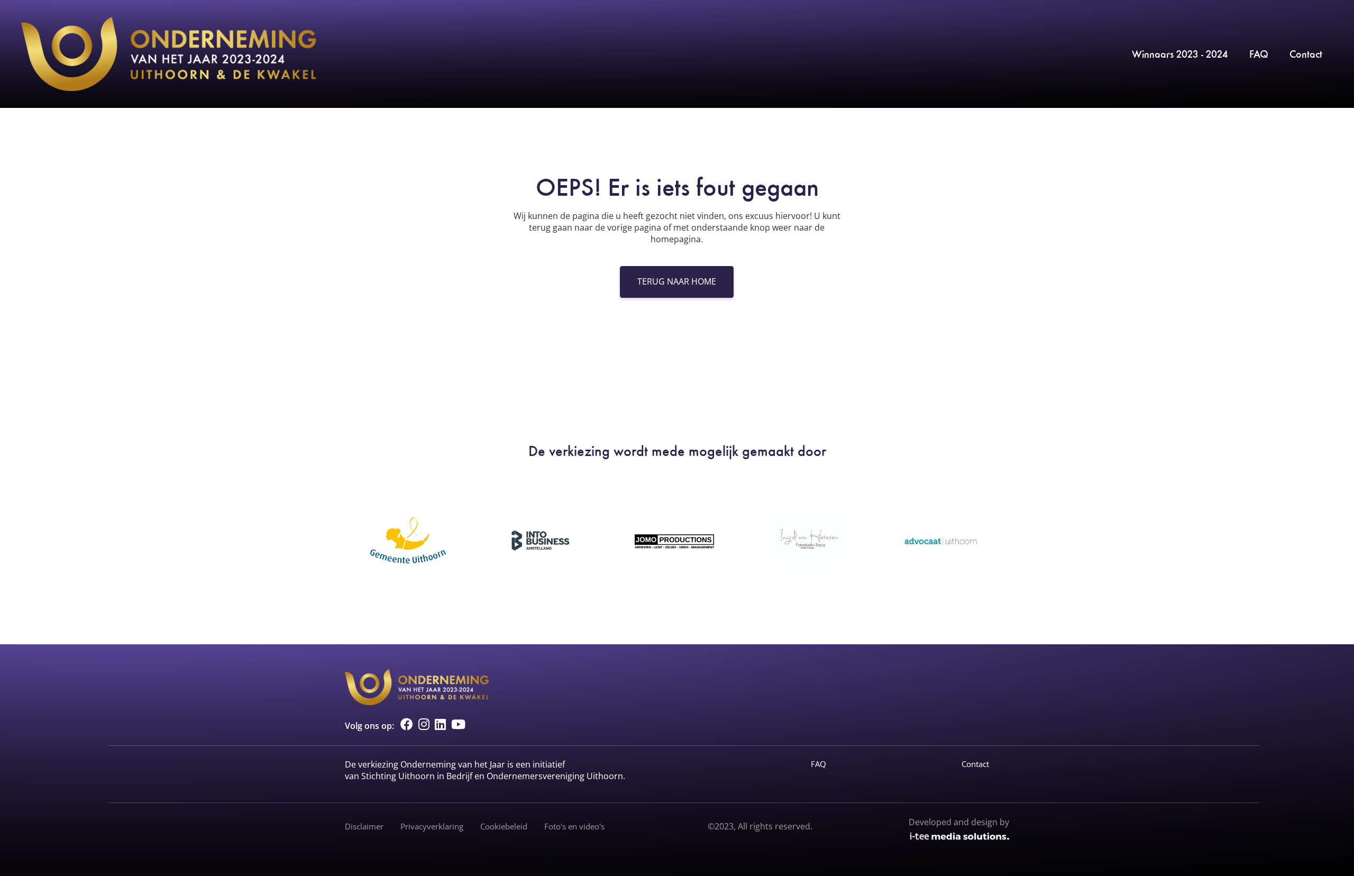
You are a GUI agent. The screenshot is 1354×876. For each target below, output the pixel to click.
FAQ (1258, 54)
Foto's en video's (574, 826)
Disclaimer (364, 826)
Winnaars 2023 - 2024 (1180, 54)
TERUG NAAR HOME (676, 281)
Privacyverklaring (431, 826)
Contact (1305, 54)
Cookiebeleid (503, 826)
